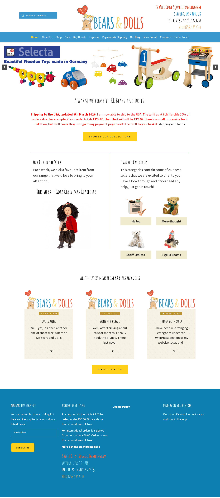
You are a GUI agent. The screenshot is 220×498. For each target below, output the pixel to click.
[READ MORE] (48, 351)
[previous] (4, 67)
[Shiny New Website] (110, 299)
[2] (108, 89)
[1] (105, 89)
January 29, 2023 (48, 313)
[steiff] (110, 67)
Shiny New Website (110, 321)
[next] (215, 67)
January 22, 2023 (109, 313)
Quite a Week (49, 321)
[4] (115, 89)
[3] (112, 89)
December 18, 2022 (171, 313)
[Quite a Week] (48, 299)
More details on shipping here (81, 446)
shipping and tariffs (172, 124)
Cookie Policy (121, 406)
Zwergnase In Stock (171, 321)
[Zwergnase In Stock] (171, 299)
